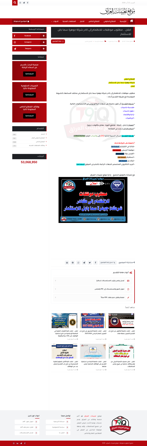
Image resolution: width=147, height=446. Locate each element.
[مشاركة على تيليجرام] (84, 263)
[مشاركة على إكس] (90, 263)
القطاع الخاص (94, 21)
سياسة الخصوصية (58, 427)
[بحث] (15, 2)
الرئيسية (123, 21)
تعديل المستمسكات (26, 433)
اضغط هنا (115, 147)
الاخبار (82, 21)
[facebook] (24, 443)
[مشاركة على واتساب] (78, 263)
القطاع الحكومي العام (38, 138)
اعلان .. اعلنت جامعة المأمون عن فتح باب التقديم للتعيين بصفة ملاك (121, 332)
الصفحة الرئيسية (99, 41)
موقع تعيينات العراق (112, 443)
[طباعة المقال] (67, 263)
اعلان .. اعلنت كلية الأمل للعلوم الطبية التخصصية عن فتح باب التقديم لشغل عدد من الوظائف (65, 364)
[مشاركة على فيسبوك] (95, 263)
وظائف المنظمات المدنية (37, 145)
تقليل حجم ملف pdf (26, 427)
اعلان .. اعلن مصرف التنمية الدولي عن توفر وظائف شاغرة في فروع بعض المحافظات (123, 364)
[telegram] (21, 443)
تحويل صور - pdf (28, 422)
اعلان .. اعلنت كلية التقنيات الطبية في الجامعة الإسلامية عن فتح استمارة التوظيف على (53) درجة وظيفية (66, 333)
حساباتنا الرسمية (59, 422)
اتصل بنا (61, 433)
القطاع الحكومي (110, 21)
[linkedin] (17, 443)
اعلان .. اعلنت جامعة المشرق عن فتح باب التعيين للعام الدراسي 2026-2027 (93, 332)
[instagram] (13, 443)
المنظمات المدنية (69, 21)
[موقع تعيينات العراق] (117, 11)
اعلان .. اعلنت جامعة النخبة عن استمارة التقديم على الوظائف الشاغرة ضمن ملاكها (93, 364)
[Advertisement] (93, 60)
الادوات (55, 21)
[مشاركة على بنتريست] (72, 263)
